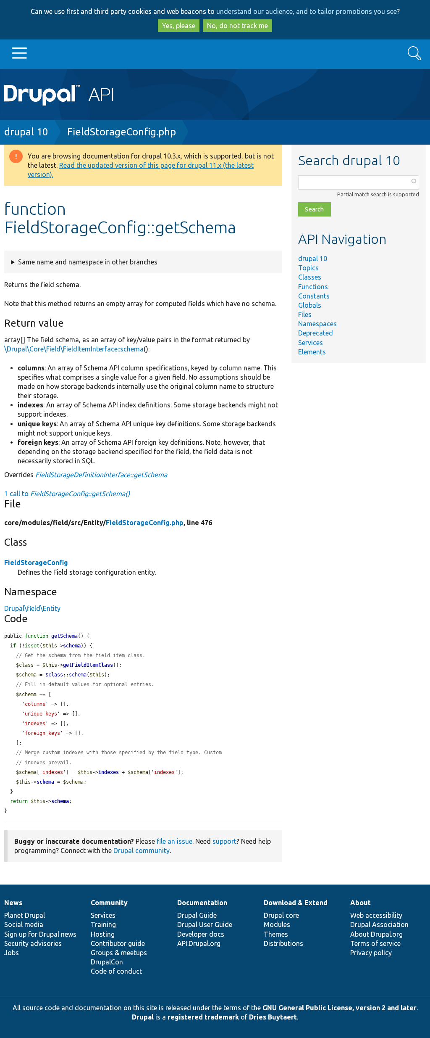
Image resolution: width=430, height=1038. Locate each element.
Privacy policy (371, 952)
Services (310, 342)
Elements (312, 352)
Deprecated (315, 333)
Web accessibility (376, 915)
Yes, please (178, 25)
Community (109, 902)
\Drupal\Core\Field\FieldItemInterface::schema (74, 349)
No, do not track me (237, 25)
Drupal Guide (197, 915)
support (224, 841)
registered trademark (203, 1017)
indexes (108, 772)
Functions (313, 287)
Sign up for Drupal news (40, 934)
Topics (308, 268)
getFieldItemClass (88, 665)
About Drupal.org (376, 934)
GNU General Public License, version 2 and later (339, 1008)
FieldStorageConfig (36, 562)
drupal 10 (26, 131)
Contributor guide (118, 943)
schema (72, 646)
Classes (309, 277)
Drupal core (281, 915)
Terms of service (375, 943)
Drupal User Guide (204, 924)
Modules (277, 924)
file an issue (174, 841)
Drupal (143, 1017)
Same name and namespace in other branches (87, 262)
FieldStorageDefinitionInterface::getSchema (101, 474)
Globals (309, 305)
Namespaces (317, 324)
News (13, 902)
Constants (314, 296)
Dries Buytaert (273, 1017)
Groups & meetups (119, 952)
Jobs (11, 952)
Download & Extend (296, 902)
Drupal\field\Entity (32, 608)
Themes (276, 934)
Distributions (283, 943)
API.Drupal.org (198, 943)
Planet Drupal (24, 915)
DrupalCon (107, 962)
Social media (23, 924)
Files (305, 314)
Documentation (202, 902)
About (360, 902)
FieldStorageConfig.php (121, 131)
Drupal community (141, 850)
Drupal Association (379, 924)
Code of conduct (116, 971)
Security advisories (33, 943)
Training (103, 924)
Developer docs (200, 934)
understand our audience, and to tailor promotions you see (306, 11)
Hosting (103, 934)
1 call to (67, 493)
